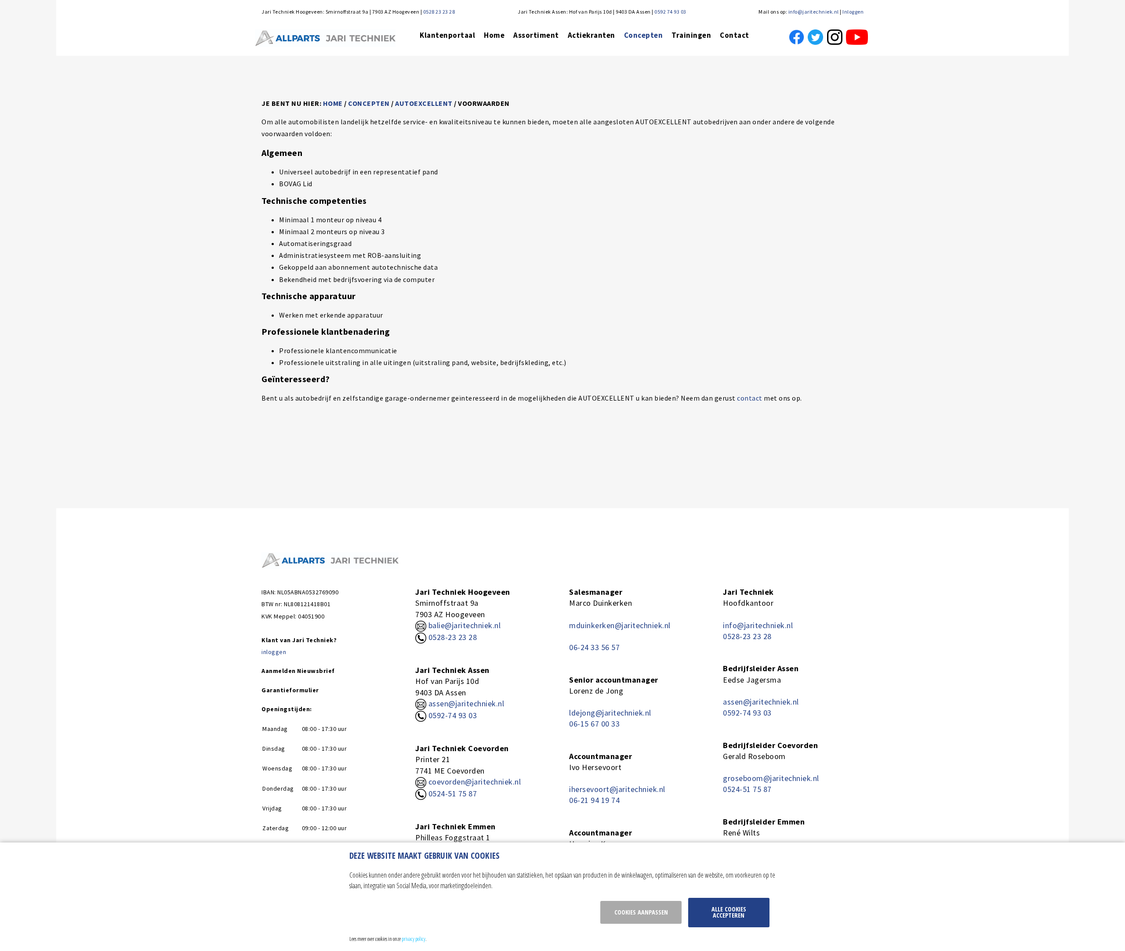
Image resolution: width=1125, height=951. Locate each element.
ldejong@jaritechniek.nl (610, 713)
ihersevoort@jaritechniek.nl (617, 789)
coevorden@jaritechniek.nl (474, 782)
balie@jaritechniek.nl (463, 625)
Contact (734, 35)
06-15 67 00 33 (594, 724)
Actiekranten (591, 35)
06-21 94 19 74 (594, 800)
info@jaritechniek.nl (813, 11)
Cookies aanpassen (641, 912)
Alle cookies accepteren (728, 912)
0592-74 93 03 (452, 715)
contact (749, 398)
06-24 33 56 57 (594, 647)
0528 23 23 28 (439, 11)
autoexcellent (424, 103)
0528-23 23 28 (451, 637)
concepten (369, 103)
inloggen (273, 652)
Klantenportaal (447, 35)
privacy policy (413, 939)
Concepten (643, 35)
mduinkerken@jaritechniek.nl (620, 625)
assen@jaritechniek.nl (466, 703)
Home (494, 35)
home (333, 103)
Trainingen (691, 35)
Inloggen (853, 11)
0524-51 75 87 (452, 793)
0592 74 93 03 (670, 11)
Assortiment (536, 35)
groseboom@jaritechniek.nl (771, 778)
